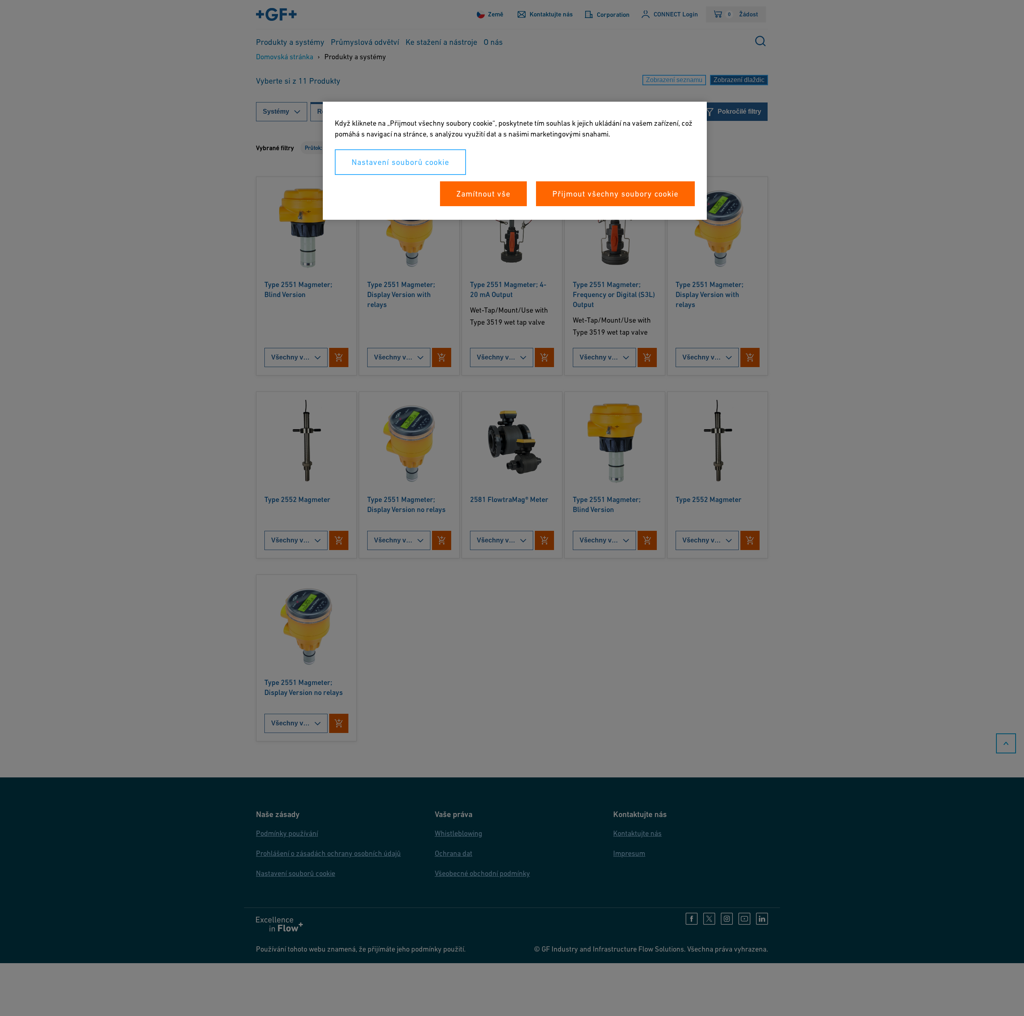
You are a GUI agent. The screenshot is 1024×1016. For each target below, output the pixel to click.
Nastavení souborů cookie (400, 162)
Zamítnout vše (483, 193)
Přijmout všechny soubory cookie (615, 193)
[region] (515, 161)
